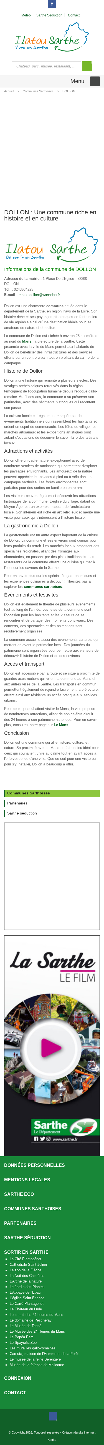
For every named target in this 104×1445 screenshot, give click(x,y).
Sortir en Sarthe (26, 1252)
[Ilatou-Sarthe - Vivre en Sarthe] (52, 37)
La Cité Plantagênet (25, 1259)
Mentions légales (27, 1179)
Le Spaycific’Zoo (23, 1342)
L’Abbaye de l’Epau (25, 1292)
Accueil (9, 91)
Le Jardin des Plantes (27, 1287)
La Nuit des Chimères (27, 1276)
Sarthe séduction (27, 1237)
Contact (15, 1392)
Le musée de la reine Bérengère (35, 1359)
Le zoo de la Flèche (25, 1270)
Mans (26, 341)
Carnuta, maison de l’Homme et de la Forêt (44, 1354)
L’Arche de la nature (26, 1281)
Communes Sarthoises (38, 91)
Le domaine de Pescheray (31, 1320)
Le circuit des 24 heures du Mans (36, 1315)
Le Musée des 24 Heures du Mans (37, 1331)
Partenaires (20, 1223)
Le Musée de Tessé (25, 1326)
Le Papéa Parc (22, 1337)
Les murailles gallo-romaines (32, 1348)
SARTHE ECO (19, 1194)
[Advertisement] (52, 150)
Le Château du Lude (26, 1309)
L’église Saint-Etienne (27, 1298)
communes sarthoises (43, 587)
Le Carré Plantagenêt (27, 1303)
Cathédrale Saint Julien (28, 1264)
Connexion (17, 1378)
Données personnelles (34, 1165)
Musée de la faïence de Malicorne (37, 1365)
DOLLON (68, 91)
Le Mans (61, 725)
